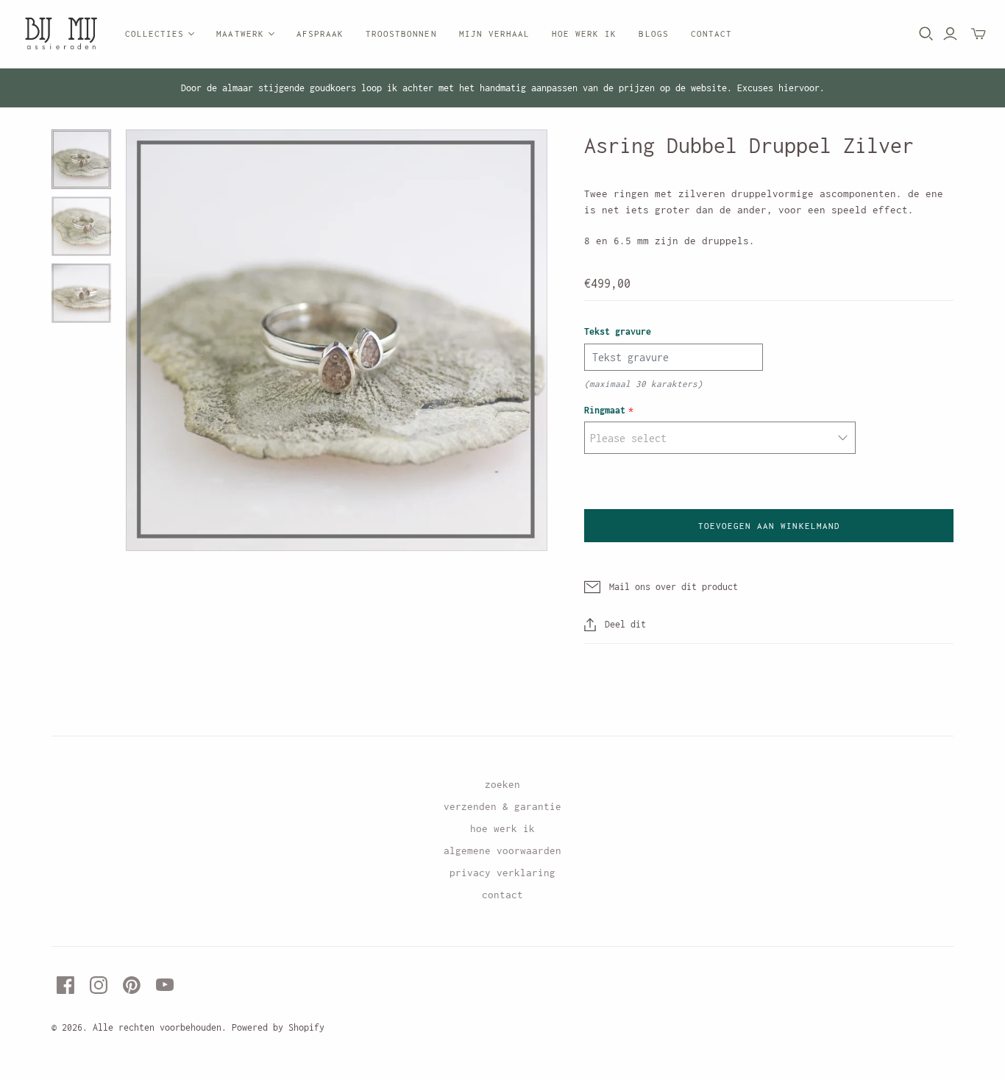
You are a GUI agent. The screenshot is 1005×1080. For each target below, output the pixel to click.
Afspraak (320, 33)
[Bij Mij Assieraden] (60, 34)
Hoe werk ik (584, 33)
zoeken (502, 784)
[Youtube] (165, 985)
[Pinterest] (132, 985)
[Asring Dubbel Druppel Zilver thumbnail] (81, 159)
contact (502, 894)
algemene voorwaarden (502, 850)
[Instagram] (98, 985)
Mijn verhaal (494, 33)
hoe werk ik (502, 828)
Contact (711, 33)
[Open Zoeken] (926, 33)
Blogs (653, 33)
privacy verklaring (502, 872)
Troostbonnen (401, 33)
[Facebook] (65, 985)
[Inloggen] (950, 34)
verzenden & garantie (502, 806)
